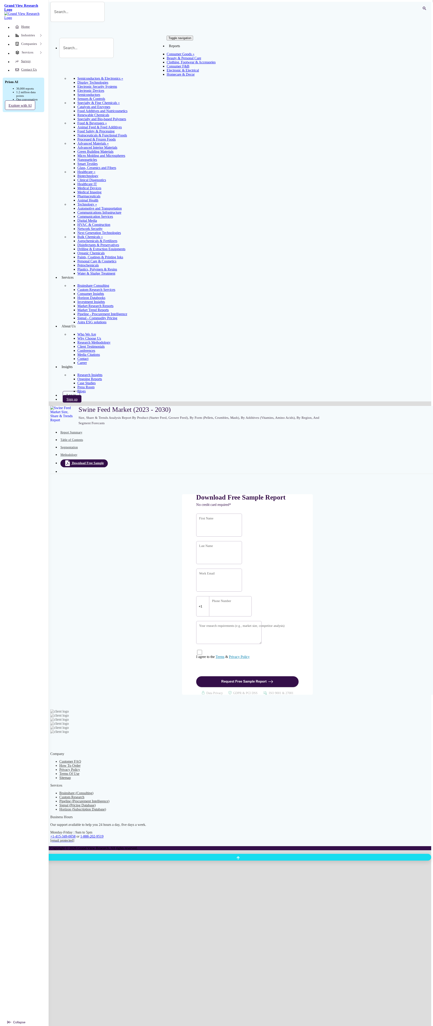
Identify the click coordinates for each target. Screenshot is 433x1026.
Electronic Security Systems (97, 86)
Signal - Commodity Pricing (97, 318)
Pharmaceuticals (88, 196)
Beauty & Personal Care (184, 58)
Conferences (86, 350)
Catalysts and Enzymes (93, 107)
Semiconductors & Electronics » (100, 78)
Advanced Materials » (93, 143)
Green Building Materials (95, 151)
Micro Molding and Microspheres (101, 155)
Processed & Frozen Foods (96, 139)
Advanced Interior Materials (97, 147)
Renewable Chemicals (93, 115)
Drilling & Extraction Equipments (101, 249)
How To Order (70, 765)
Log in (71, 395)
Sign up (72, 399)
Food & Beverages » (92, 123)
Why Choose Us (89, 338)
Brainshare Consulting (93, 285)
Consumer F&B (178, 66)
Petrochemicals (88, 265)
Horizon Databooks (91, 298)
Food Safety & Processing (96, 131)
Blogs (81, 391)
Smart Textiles (87, 164)
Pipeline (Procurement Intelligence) (84, 801)
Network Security (90, 229)
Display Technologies (92, 82)
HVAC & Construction (93, 225)
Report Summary (71, 432)
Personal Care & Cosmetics (96, 261)
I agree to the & (223, 657)
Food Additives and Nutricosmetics (102, 111)
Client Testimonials (91, 346)
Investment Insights (91, 302)
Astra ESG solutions (91, 322)
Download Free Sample (88, 463)
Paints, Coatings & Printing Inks (100, 257)
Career (82, 363)
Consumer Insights (90, 294)
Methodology (68, 454)
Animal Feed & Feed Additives (99, 127)
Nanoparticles (87, 160)
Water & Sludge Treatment (96, 273)
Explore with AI (20, 105)
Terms (220, 657)
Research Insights (89, 375)
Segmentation (69, 447)
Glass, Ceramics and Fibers (96, 168)
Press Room (85, 387)
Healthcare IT (87, 184)
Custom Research (71, 797)
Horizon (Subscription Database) (82, 809)
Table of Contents (71, 440)
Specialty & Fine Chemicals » (98, 103)
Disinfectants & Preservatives (98, 245)
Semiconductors (88, 95)
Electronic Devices (90, 91)
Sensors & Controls (91, 99)
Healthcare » (86, 172)
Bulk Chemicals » (90, 237)
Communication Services (95, 216)
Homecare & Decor (181, 74)
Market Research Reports (95, 306)
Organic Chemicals (91, 253)
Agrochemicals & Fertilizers (97, 241)
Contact (82, 359)
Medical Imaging (89, 192)
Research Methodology (94, 342)
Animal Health (87, 200)
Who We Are (86, 334)
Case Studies (86, 383)
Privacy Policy (239, 657)
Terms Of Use (69, 774)
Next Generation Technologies (99, 233)
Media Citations (88, 355)
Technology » (87, 204)
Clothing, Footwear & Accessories (191, 62)
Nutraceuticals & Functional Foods (102, 135)
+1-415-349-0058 (63, 836)
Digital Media (87, 220)
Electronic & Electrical (183, 70)
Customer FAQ (70, 761)
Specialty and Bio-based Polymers (101, 119)
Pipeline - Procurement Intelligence (102, 314)
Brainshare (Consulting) (76, 793)
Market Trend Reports (93, 310)
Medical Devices (89, 188)
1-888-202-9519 (92, 836)
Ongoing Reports (89, 379)
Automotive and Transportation (99, 208)
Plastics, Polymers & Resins (97, 269)
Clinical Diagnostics (91, 180)
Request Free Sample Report (244, 681)
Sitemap (65, 778)
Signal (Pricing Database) (77, 805)
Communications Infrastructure (99, 212)
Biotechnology (87, 176)
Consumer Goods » (180, 54)
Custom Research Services (96, 290)
